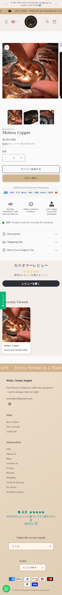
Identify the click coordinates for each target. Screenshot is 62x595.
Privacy (10, 468)
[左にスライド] (3, 118)
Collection (11, 431)
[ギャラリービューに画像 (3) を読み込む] (47, 117)
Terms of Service (15, 482)
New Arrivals (13, 426)
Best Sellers (12, 422)
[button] (6, 21)
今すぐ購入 (31, 177)
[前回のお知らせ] (5, 4)
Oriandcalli (26, 590)
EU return (11, 487)
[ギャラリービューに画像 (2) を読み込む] (31, 117)
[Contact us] (6, 588)
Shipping (10, 477)
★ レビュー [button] (2, 300)
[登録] (49, 546)
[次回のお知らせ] (56, 4)
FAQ (8, 449)
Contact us (12, 463)
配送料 (4, 144)
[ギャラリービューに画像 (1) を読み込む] (15, 117)
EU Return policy (15, 491)
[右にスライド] (58, 118)
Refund (10, 472)
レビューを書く (31, 283)
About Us (11, 453)
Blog (8, 458)
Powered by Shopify (40, 590)
